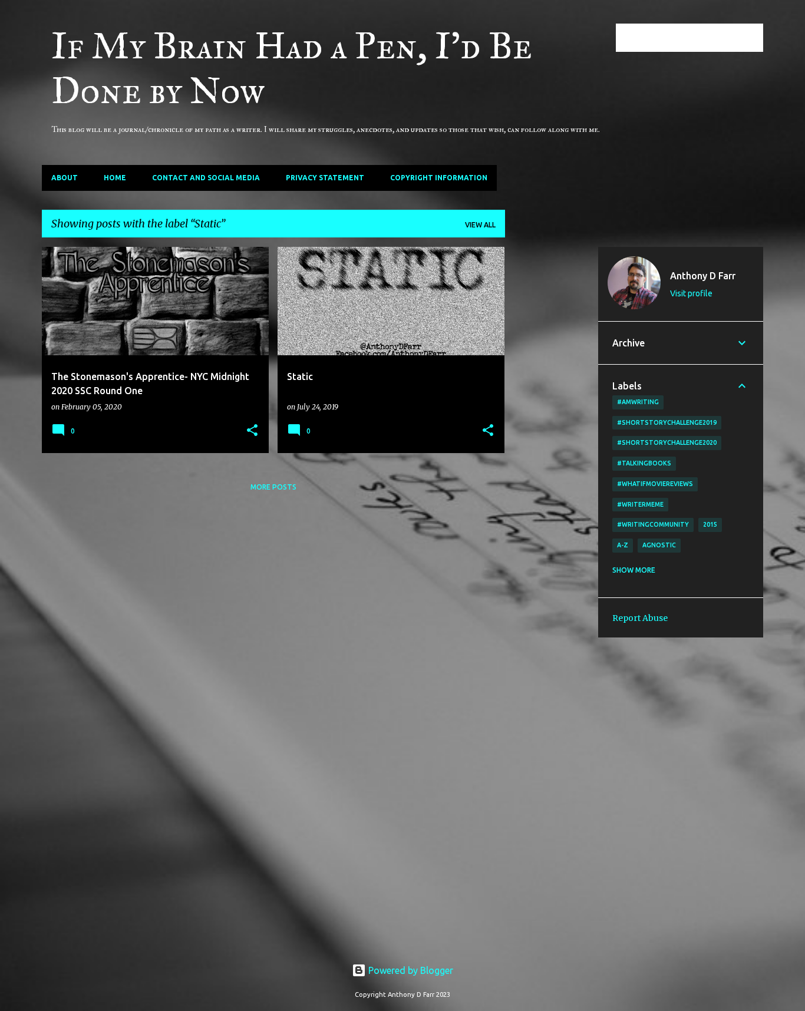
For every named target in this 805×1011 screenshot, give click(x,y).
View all (480, 225)
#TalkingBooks (644, 463)
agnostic (659, 545)
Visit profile (691, 293)
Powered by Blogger (409, 970)
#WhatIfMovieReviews (655, 483)
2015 (710, 524)
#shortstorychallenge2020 (667, 442)
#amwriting (638, 401)
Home (115, 177)
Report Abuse (640, 618)
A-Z (622, 545)
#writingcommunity (653, 524)
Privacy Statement (325, 177)
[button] (252, 431)
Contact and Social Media (206, 177)
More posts (273, 487)
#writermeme (640, 504)
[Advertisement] (551, 423)
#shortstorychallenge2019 (667, 422)
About (64, 177)
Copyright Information (438, 177)
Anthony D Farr (702, 275)
